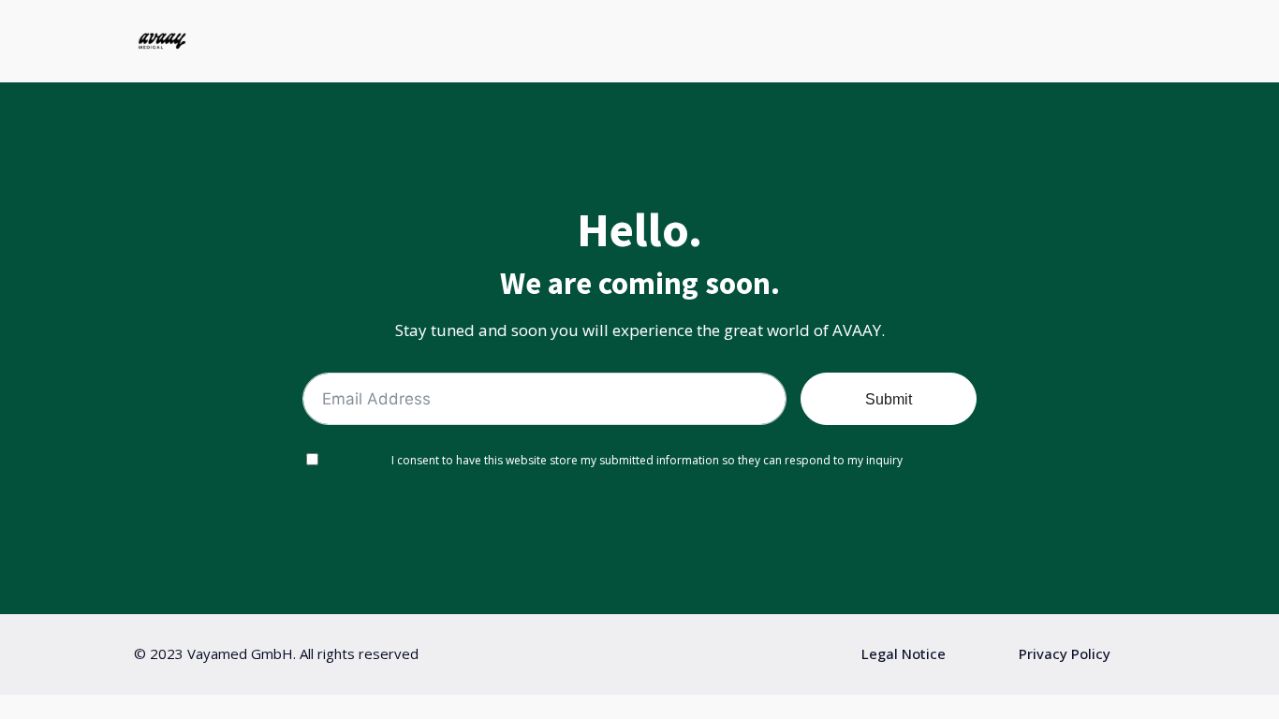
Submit (888, 399)
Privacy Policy (1064, 653)
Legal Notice (903, 653)
